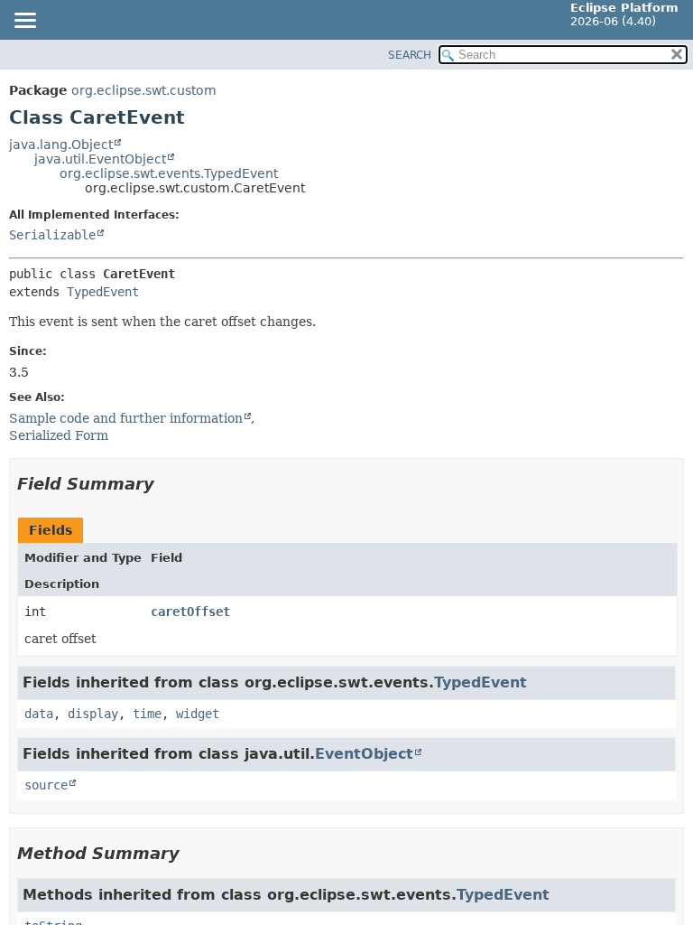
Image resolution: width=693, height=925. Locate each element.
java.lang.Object (61, 144)
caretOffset (190, 611)
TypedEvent (103, 292)
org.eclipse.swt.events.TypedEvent (169, 173)
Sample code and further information (126, 418)
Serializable (52, 235)
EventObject (364, 753)
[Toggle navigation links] (24, 21)
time (147, 713)
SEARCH (409, 55)
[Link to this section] (167, 483)
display (93, 713)
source (46, 785)
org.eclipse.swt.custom (144, 90)
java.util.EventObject (100, 159)
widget (197, 713)
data (38, 713)
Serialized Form (58, 435)
